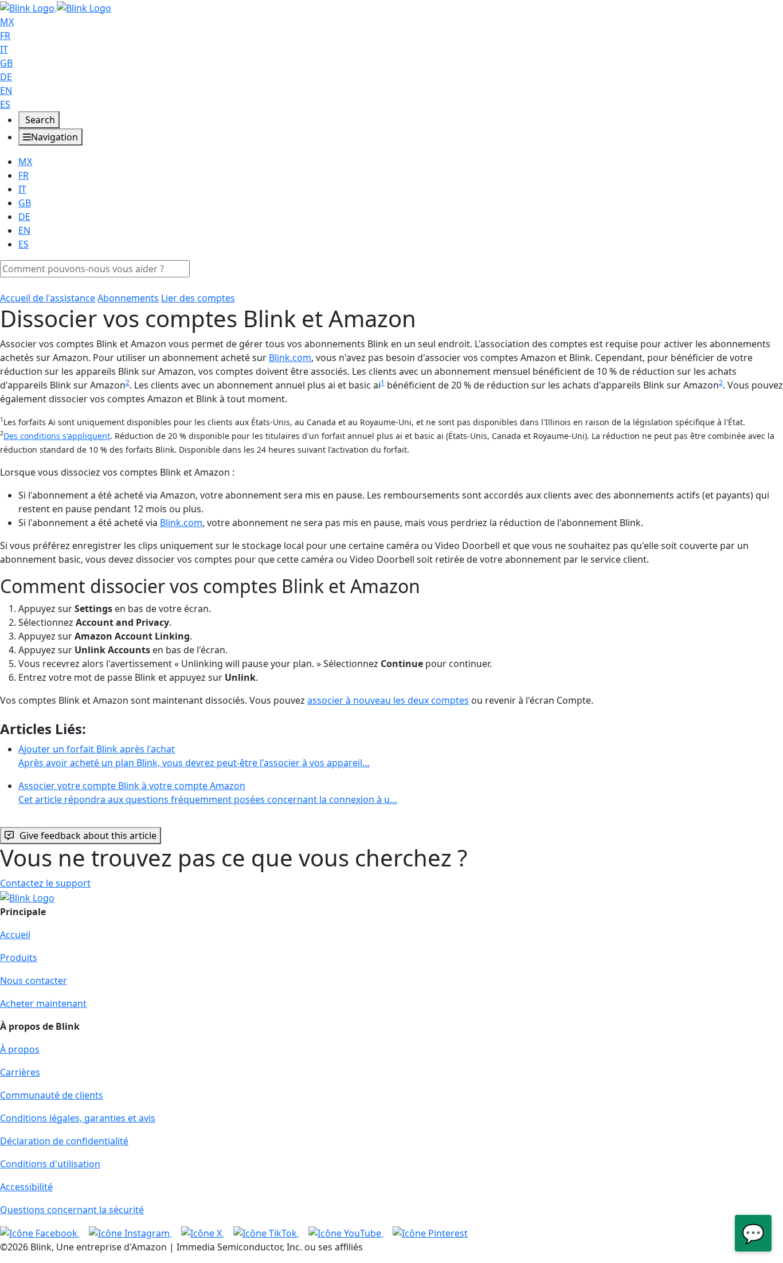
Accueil (15, 934)
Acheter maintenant (43, 1003)
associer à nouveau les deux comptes (388, 700)
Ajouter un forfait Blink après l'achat (194, 756)
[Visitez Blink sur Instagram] (130, 1232)
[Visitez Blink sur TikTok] (266, 1232)
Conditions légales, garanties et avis (77, 1118)
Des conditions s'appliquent (56, 435)
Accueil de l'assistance (47, 298)
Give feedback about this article (87, 835)
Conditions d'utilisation (50, 1164)
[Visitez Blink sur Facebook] (40, 1232)
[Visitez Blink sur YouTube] (345, 1232)
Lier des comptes (198, 298)
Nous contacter (33, 980)
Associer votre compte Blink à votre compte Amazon (207, 792)
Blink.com (290, 357)
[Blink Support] (55, 7)
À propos (20, 1049)
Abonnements (128, 298)
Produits (18, 957)
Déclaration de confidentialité (64, 1141)
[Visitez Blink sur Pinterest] (430, 1232)
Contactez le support (45, 883)
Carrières (20, 1072)
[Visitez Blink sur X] (202, 1232)
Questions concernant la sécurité (72, 1209)
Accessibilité (26, 1186)
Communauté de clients (51, 1095)
